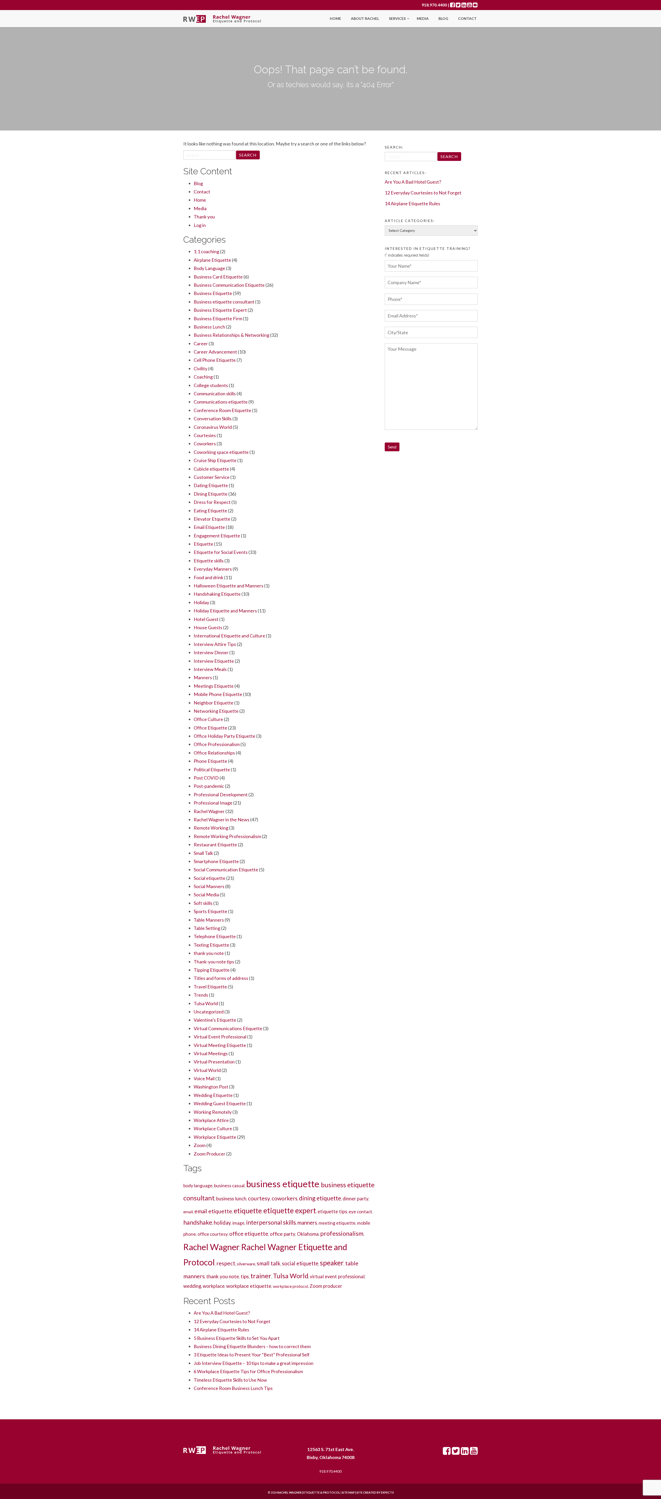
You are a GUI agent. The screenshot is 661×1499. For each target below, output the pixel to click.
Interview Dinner (211, 652)
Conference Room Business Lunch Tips (233, 1388)
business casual (229, 1185)
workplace (214, 1286)
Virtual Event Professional (220, 1036)
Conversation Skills (213, 418)
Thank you (204, 216)
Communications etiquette (221, 402)
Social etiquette (209, 878)
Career (201, 343)
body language (198, 1185)
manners (307, 1222)
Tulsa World (206, 1003)
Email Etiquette (209, 527)
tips (245, 1276)
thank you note (209, 953)
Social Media (206, 894)
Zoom (200, 1145)
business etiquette (282, 1183)
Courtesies (205, 435)
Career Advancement (215, 352)
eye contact (360, 1211)
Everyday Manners (213, 569)
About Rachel (365, 18)
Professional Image (213, 803)
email (188, 1211)
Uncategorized (209, 1011)
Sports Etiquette (210, 911)
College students (211, 385)
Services (397, 18)
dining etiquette (320, 1198)
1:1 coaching (206, 251)
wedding (192, 1286)
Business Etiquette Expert (220, 310)
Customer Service (212, 477)
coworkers (284, 1198)
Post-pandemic (209, 786)
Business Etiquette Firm (218, 318)
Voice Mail (204, 1078)
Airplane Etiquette (212, 260)
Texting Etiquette (211, 945)
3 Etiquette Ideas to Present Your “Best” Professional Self (252, 1354)
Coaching (203, 377)
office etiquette (248, 1233)
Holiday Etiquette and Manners (225, 610)
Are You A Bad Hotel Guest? (222, 1313)
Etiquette (203, 544)
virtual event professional (337, 1276)
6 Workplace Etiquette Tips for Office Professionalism (248, 1371)
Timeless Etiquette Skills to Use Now (230, 1380)
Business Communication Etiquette (229, 285)
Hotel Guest (206, 619)
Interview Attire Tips (215, 644)
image (238, 1223)
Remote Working (211, 828)
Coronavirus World (213, 427)
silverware (246, 1263)
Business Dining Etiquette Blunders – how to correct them (252, 1346)
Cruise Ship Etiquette (215, 460)
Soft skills (203, 903)
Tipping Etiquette (212, 970)
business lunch (231, 1198)
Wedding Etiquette (213, 1095)
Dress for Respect (212, 502)
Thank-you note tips (214, 961)
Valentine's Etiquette (215, 1020)
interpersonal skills (271, 1222)
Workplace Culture (213, 1128)
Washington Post (211, 1087)
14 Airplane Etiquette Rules (221, 1329)
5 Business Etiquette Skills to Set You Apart (237, 1338)
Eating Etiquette (210, 510)
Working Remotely (213, 1112)
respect (225, 1263)
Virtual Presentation (214, 1061)
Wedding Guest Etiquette (220, 1103)
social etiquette (300, 1263)
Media (423, 18)
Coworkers (205, 443)
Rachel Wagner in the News (221, 819)
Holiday (201, 602)
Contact (467, 18)
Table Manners (209, 920)
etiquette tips (332, 1211)
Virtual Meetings (211, 1053)
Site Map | (361, 1492)
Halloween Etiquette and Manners (228, 585)
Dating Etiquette (211, 485)
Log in (200, 225)
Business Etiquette (213, 293)
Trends (201, 995)
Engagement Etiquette (217, 535)
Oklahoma (308, 1234)
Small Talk (203, 853)
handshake (197, 1222)
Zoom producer (326, 1286)
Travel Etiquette (210, 986)
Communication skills (215, 393)
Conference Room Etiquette (222, 410)
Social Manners (209, 886)
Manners (203, 677)
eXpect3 (387, 1492)
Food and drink (208, 577)
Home (335, 18)
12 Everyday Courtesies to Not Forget (232, 1321)
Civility (200, 368)
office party (282, 1234)
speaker (332, 1263)
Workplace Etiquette (215, 1137)
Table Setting (207, 928)
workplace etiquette (248, 1286)
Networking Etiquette (216, 711)
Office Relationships (214, 753)
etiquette (248, 1211)
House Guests (208, 627)
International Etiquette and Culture (229, 635)
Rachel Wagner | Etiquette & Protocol (308, 1492)
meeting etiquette (337, 1223)
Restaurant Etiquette (215, 844)
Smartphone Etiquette (216, 861)
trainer (260, 1276)
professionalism (342, 1233)
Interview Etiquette (214, 661)
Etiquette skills (209, 560)
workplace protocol (290, 1286)
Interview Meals (210, 669)
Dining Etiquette (210, 494)
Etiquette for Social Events (221, 552)
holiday (222, 1222)
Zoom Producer (209, 1154)
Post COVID (206, 778)
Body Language (209, 268)
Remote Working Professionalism (227, 836)
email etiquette (213, 1211)
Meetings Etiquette (214, 686)
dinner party (355, 1198)
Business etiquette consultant (224, 302)
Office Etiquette (210, 728)
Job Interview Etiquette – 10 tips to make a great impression (253, 1363)
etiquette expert (289, 1210)
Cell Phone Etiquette (215, 360)
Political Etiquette (212, 769)
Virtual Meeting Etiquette (220, 1045)
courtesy (259, 1198)
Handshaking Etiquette (217, 594)
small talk (268, 1263)
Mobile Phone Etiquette (218, 694)
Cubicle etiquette (211, 469)
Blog (443, 18)
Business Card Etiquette (218, 277)
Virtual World (207, 1070)
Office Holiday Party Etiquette (224, 736)
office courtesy (213, 1234)
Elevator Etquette (212, 519)
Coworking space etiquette (221, 452)
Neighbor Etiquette (213, 703)
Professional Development (221, 794)
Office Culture (208, 719)
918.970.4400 (434, 4)
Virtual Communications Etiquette (228, 1028)
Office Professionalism (217, 744)
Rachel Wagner (209, 811)
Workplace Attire (211, 1120)
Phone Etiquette (210, 761)
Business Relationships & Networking (231, 335)
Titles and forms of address (221, 978)
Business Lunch (209, 327)
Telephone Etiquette (215, 936)
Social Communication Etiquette (226, 869)
